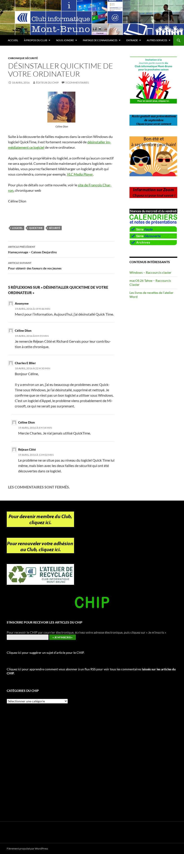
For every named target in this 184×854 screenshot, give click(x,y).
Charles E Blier (25, 363)
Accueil (13, 40)
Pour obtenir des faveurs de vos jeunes (34, 265)
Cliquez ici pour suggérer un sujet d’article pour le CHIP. (45, 652)
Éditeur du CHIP (47, 82)
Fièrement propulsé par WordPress (27, 848)
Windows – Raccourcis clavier (150, 272)
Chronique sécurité (23, 58)
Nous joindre (65, 40)
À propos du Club (35, 40)
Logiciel (17, 227)
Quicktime (36, 227)
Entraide (132, 40)
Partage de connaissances (100, 40)
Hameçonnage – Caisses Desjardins (32, 249)
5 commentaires (77, 82)
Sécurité (54, 227)
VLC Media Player (80, 174)
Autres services (157, 40)
